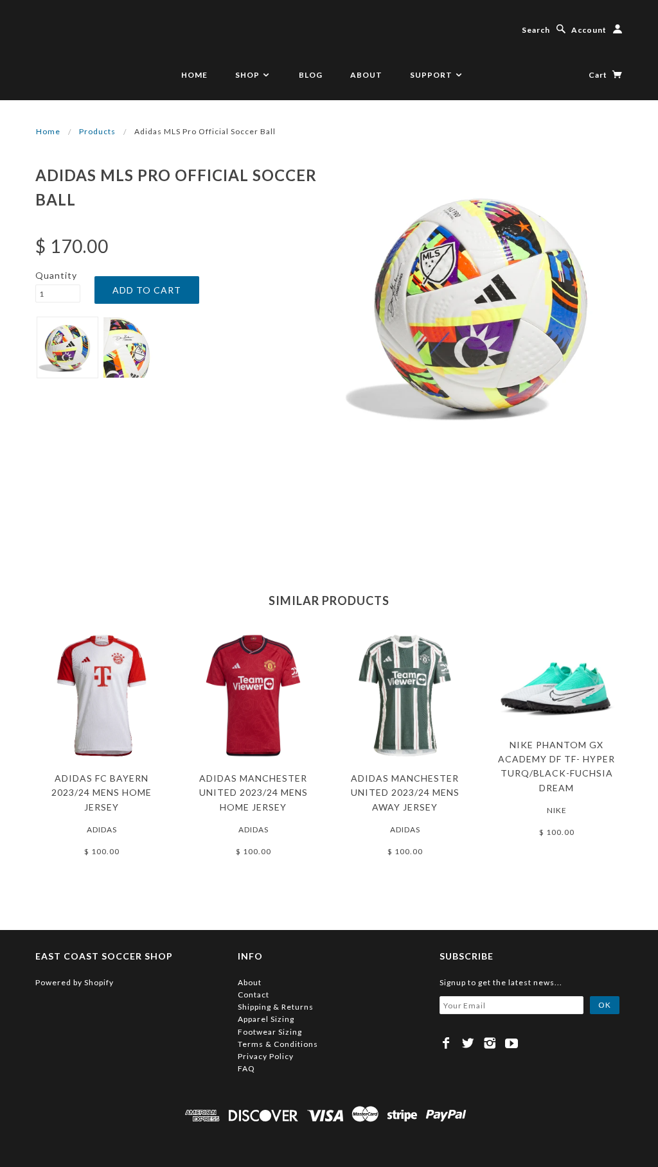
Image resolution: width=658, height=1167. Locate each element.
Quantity (56, 275)
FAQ (246, 1068)
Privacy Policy (266, 1056)
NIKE (557, 810)
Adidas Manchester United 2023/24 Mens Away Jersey (405, 792)
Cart (599, 75)
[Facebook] (446, 1043)
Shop (248, 75)
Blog (311, 75)
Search (536, 30)
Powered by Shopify (74, 982)
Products (97, 131)
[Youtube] (512, 1043)
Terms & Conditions (278, 1044)
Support (432, 75)
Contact (253, 994)
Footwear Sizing (270, 1032)
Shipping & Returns (276, 1007)
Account (589, 30)
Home (194, 75)
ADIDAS (102, 829)
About (366, 75)
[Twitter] (468, 1043)
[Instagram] (490, 1043)
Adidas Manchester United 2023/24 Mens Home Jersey (253, 792)
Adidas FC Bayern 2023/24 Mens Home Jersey (101, 792)
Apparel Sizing (266, 1019)
